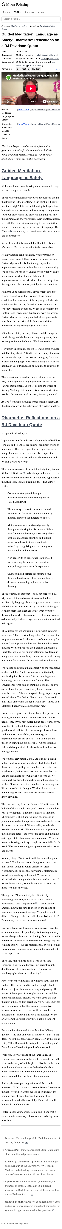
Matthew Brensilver (19, 25)
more (58, 69)
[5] (19, 915)
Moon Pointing (17, 4)
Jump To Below (38, 109)
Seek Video (23, 109)
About (41, 12)
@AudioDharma (49, 55)
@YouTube (53, 58)
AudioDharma (53, 109)
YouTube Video (35, 65)
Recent (7, 12)
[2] (10, 400)
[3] (24, 472)
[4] (36, 902)
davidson (36, 69)
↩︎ (26, 1142)
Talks (17, 12)
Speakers (29, 12)
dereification (23, 69)
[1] (11, 230)
